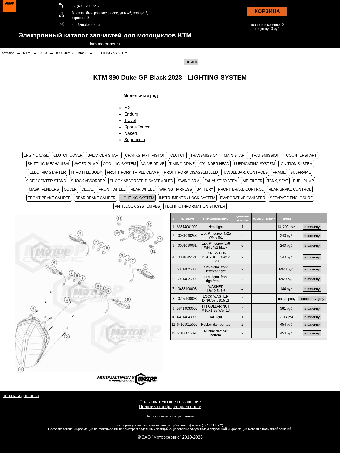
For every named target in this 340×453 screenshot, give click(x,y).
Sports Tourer (137, 127)
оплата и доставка (21, 395)
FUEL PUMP (303, 181)
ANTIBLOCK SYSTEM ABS (137, 206)
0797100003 (187, 299)
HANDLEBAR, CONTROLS (245, 172)
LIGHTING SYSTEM (112, 53)
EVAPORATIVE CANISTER (242, 198)
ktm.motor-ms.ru (105, 44)
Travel (130, 120)
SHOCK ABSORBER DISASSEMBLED (141, 181)
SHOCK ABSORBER (88, 181)
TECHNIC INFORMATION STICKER (195, 206)
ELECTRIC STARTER (47, 172)
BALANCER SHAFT (103, 155)
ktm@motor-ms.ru (86, 25)
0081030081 (187, 246)
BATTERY (205, 189)
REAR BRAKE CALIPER (95, 198)
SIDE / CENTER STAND (46, 181)
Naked (130, 133)
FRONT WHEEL (112, 189)
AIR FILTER (252, 181)
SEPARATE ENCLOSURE (291, 198)
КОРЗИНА (267, 11)
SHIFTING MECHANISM (48, 164)
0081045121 (187, 257)
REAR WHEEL (142, 189)
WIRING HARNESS (175, 189)
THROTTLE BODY (86, 172)
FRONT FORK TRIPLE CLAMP (133, 172)
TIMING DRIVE (182, 164)
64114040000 (187, 317)
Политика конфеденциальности (170, 406)
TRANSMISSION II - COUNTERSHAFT (284, 155)
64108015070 (187, 333)
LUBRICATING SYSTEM (254, 164)
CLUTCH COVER (68, 155)
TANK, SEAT (277, 181)
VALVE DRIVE (152, 164)
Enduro (131, 114)
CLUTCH (177, 155)
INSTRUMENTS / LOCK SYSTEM (187, 198)
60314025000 (187, 269)
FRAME (279, 172)
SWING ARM (188, 181)
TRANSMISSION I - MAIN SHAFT (218, 155)
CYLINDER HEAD (214, 164)
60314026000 (187, 279)
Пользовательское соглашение (170, 402)
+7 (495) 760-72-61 (86, 6)
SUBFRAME (300, 172)
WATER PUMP (86, 164)
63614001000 (187, 227)
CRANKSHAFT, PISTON (145, 155)
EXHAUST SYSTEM (221, 181)
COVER (70, 189)
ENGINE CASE (36, 155)
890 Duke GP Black (71, 53)
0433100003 (187, 289)
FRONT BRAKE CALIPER (49, 198)
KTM (27, 53)
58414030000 (187, 309)
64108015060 (187, 324)
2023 (43, 53)
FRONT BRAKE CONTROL (241, 189)
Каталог (7, 53)
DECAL (88, 189)
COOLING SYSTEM (119, 164)
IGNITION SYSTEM (296, 164)
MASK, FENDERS (44, 189)
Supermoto (134, 139)
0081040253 (187, 236)
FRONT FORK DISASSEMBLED (191, 172)
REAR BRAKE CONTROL (290, 189)
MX (127, 108)
